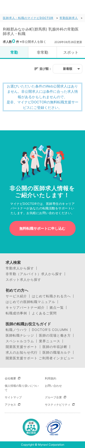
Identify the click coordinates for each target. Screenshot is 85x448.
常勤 (14, 52)
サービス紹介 (16, 296)
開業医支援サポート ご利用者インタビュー (40, 358)
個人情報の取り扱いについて (22, 388)
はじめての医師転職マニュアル (30, 301)
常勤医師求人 (69, 18)
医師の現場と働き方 (55, 335)
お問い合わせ (53, 385)
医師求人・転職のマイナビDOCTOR (28, 18)
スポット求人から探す (23, 279)
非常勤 (42, 52)
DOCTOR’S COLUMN (50, 329)
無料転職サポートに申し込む (42, 228)
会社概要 (10, 378)
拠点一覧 (57, 307)
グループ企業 (53, 397)
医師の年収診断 (54, 346)
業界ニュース (49, 341)
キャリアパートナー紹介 (25, 307)
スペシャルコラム (20, 341)
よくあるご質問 (44, 313)
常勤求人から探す (20, 268)
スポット (70, 52)
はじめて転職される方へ (51, 296)
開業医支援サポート (22, 346)
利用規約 (50, 378)
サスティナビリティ (57, 404)
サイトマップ (13, 397)
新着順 (67, 68)
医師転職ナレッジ (20, 335)
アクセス (10, 404)
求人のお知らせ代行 (22, 352)
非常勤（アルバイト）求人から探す (34, 274)
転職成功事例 (16, 313)
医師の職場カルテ (56, 352)
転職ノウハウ (16, 329)
